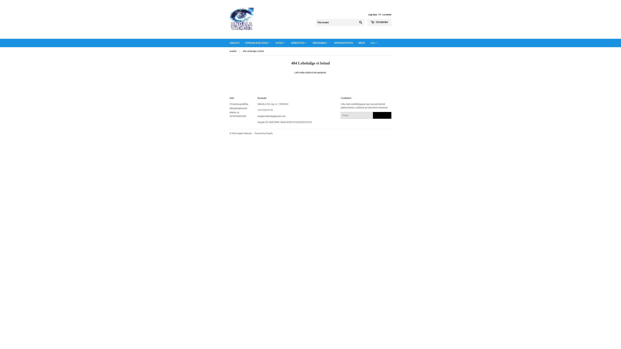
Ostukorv (381, 22)
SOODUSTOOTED (343, 43)
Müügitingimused (238, 108)
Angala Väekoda (244, 133)
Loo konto (386, 15)
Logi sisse (372, 15)
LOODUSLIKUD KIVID (256, 43)
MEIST (361, 43)
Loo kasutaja (382, 115)
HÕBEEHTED (298, 43)
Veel (373, 43)
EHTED (280, 43)
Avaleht (235, 43)
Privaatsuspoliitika (239, 104)
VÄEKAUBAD (319, 43)
